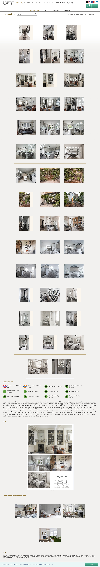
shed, (4, 557)
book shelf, (25, 555)
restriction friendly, (85, 556)
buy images (27, 2)
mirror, (61, 556)
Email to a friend (30, 17)
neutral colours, (70, 556)
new (46, 10)
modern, (65, 556)
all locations (34, 10)
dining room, (45, 555)
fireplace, (65, 555)
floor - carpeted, (71, 555)
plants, (79, 556)
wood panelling (12, 411)
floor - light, (83, 555)
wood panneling (25, 557)
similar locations (17, 17)
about (64, 2)
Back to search (90, 14)
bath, (4, 555)
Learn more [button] (50, 564)
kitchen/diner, (50, 556)
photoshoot (19, 3)
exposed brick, (51, 555)
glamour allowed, (31, 556)
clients (48, 2)
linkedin (97, 2)
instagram (89, 2)
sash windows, (93, 556)
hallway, (37, 556)
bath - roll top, (9, 555)
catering (28, 3)
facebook (92, 2)
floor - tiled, (89, 555)
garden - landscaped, (22, 556)
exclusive (56, 10)
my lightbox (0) (70, 3)
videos (58, 2)
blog (53, 2)
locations (19, 2)
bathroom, (15, 555)
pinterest (94, 2)
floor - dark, (77, 555)
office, (75, 556)
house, (41, 556)
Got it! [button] (91, 564)
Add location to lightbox (75, 14)
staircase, (8, 557)
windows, (19, 557)
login (65, 3)
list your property (38, 2)
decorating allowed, (37, 555)
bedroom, (20, 555)
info (4, 17)
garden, (15, 556)
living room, (56, 556)
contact (70, 2)
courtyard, (30, 555)
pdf (9, 17)
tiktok (87, 2)
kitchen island (27, 405)
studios (67, 10)
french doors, (10, 556)
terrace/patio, (13, 557)
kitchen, (45, 556)
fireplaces (43, 404)
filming (24, 3)
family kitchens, (59, 555)
